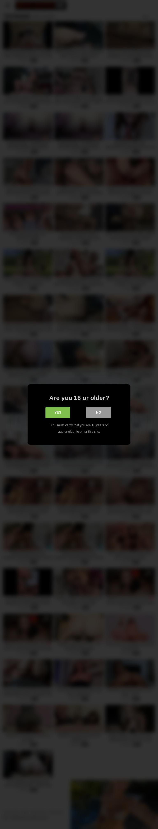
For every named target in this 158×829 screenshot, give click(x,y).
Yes (58, 412)
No (98, 412)
